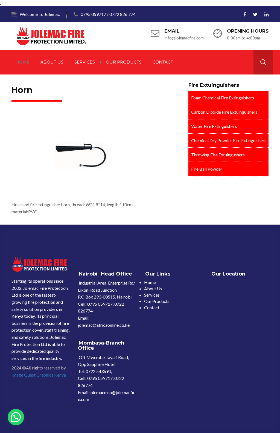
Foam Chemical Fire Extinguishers (222, 97)
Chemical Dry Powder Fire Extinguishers (228, 140)
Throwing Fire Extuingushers (218, 154)
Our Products (124, 62)
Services (84, 62)
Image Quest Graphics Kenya (38, 374)
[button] (16, 417)
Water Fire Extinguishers (214, 126)
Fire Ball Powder (206, 168)
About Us (51, 62)
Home (23, 62)
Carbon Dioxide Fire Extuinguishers (224, 111)
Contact (163, 62)
